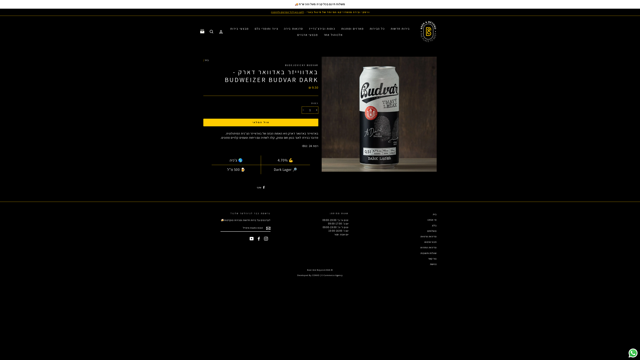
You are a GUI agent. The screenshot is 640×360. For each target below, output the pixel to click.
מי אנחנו (432, 219)
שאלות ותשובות (428, 253)
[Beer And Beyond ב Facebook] (259, 239)
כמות (314, 103)
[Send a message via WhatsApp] (633, 353)
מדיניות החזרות (428, 247)
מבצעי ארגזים (307, 35)
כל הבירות (377, 28)
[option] (320, 12)
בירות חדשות (400, 28)
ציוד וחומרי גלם (266, 28)
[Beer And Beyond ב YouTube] (252, 239)
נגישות (433, 264)
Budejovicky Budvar (301, 65)
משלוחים (432, 230)
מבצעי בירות (239, 28)
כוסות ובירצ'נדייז (322, 28)
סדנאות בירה (293, 28)
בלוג (434, 225)
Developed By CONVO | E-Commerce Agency (320, 275)
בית (207, 60)
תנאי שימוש (430, 242)
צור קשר (432, 258)
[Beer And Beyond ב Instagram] (266, 239)
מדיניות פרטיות (428, 236)
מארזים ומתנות (352, 28)
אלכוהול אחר (333, 35)
